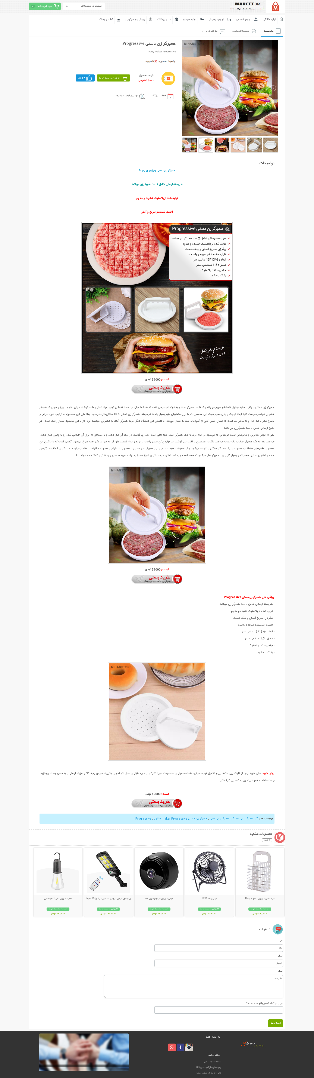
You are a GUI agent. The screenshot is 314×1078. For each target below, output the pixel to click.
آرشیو (267, 840)
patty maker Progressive (170, 818)
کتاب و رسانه (106, 19)
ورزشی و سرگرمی (135, 19)
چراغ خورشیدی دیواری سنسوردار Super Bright (108, 898)
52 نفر (81, 78)
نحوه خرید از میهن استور (208, 1073)
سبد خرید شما (45, 6)
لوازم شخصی (243, 19)
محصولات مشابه (240, 31)
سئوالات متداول (212, 1061)
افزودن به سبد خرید (109, 78)
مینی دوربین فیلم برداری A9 (159, 898)
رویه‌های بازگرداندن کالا (208, 1067)
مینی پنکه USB (209, 898)
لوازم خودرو (189, 19)
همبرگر (235, 818)
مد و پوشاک (164, 19)
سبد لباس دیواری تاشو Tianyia (260, 898)
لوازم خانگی (269, 19)
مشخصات (268, 31)
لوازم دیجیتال (216, 19)
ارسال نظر (275, 1023)
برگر (257, 818)
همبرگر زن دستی (219, 818)
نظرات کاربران (209, 31)
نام (281, 940)
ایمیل (280, 955)
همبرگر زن (247, 818)
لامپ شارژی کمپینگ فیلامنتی (58, 898)
